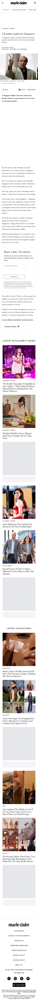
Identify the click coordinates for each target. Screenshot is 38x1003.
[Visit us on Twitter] (9, 978)
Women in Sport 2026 (19, 10)
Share (6, 89)
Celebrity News (8, 28)
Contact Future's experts (19, 936)
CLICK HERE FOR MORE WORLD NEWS (17, 320)
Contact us (19, 940)
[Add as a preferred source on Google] (19, 985)
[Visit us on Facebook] (21, 978)
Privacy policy (19, 955)
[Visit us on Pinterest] (28, 978)
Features (24, 49)
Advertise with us (19, 950)
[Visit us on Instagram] (15, 978)
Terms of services (24, 282)
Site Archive (19, 931)
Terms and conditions (19, 945)
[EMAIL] (18, 326)
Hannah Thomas (8, 47)
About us (19, 965)
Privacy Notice (26, 283)
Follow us (23, 89)
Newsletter (32, 89)
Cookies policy (19, 960)
